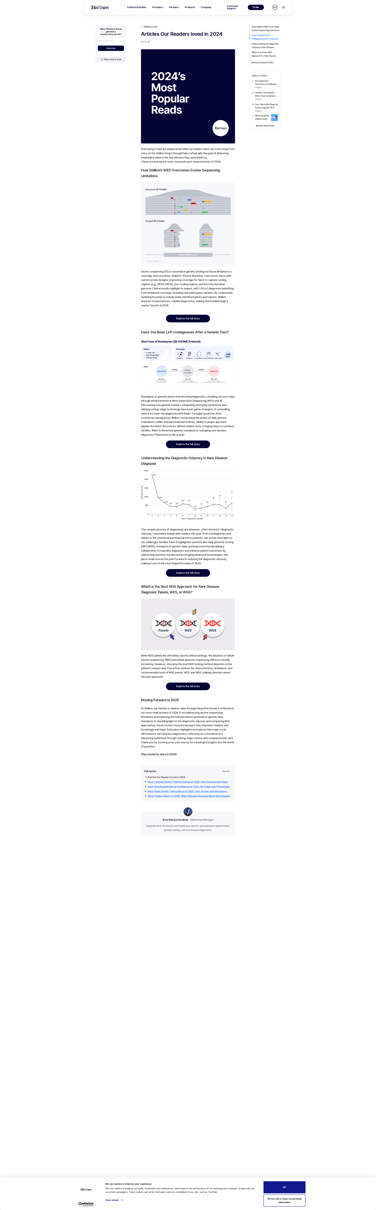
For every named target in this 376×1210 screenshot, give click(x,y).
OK (284, 1187)
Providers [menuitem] (157, 7)
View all (225, 771)
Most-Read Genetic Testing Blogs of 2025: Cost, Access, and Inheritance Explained (187, 791)
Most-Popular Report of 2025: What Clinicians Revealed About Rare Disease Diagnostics (188, 796)
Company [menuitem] (206, 7)
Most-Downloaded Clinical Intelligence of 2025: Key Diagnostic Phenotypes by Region (188, 787)
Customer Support (232, 7)
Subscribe (111, 48)
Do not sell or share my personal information (284, 1200)
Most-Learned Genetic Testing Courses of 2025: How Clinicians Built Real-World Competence (188, 782)
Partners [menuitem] (174, 7)
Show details (112, 1200)
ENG (275, 7)
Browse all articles (265, 125)
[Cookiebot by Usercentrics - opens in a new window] (86, 1204)
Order (255, 7)
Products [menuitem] (190, 7)
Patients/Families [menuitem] (136, 7)
